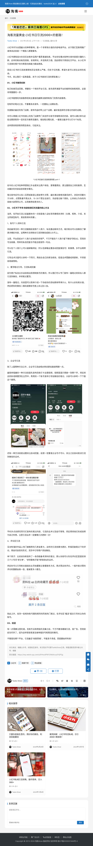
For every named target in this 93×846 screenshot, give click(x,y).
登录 (10, 822)
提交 (80, 822)
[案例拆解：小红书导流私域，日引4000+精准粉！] (67, 719)
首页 (6, 18)
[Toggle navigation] (85, 11)
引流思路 (46, 41)
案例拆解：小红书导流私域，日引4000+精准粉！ (64, 735)
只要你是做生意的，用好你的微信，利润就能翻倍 (25, 735)
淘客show (39, 841)
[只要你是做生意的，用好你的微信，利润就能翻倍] (26, 719)
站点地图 (68, 837)
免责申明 (53, 841)
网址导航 (24, 837)
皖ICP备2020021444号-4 (68, 841)
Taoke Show (12, 41)
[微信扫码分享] (57, 681)
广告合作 (36, 837)
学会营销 (38, 663)
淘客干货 (25, 663)
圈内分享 (53, 41)
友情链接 (47, 837)
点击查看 (61, 4)
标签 (58, 837)
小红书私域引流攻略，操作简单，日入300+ (25, 780)
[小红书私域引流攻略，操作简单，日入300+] (26, 764)
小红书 (10, 47)
